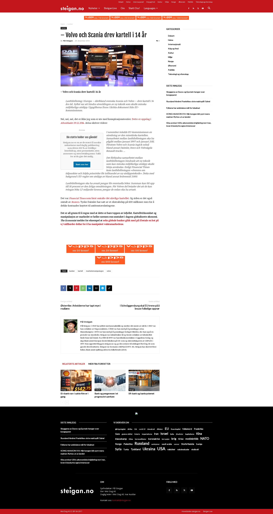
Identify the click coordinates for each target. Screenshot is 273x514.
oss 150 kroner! (101, 17)
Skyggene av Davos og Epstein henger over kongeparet (185, 93)
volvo (109, 271)
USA (161, 448)
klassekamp (121, 438)
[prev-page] (62, 402)
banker (72, 271)
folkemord (187, 429)
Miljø (167, 2)
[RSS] (193, 8)
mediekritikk (191, 438)
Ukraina (149, 448)
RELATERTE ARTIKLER (73, 364)
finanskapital (175, 429)
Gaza (117, 434)
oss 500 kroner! (153, 17)
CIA (135, 429)
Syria (118, 449)
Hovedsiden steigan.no (191, 511)
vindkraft (195, 449)
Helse (128, 2)
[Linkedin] (89, 288)
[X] (198, 8)
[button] (209, 8)
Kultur (160, 2)
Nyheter (93, 8)
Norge (173, 2)
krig (173, 438)
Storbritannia (187, 444)
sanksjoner (155, 444)
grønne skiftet (127, 434)
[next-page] (67, 402)
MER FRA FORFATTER (99, 364)
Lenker (63, 28)
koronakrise (154, 439)
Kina (199, 433)
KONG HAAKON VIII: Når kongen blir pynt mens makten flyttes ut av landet (188, 115)
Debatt (120, 2)
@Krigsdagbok (120, 429)
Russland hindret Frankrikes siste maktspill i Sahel (188, 101)
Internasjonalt (138, 2)
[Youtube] (203, 8)
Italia (172, 434)
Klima (131, 439)
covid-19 (142, 429)
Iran (156, 433)
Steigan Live (110, 8)
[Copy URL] (109, 288)
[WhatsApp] (83, 288)
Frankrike (198, 429)
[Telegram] (103, 288)
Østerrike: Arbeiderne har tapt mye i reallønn (81, 307)
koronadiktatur (140, 439)
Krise (180, 438)
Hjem (63, 24)
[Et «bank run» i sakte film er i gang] (76, 380)
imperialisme (147, 434)
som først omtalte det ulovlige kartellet (99, 198)
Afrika (130, 429)
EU (167, 428)
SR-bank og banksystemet (141, 393)
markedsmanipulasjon (95, 271)
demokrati (151, 429)
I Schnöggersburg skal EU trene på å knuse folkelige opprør (140, 307)
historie (137, 434)
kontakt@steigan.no (121, 500)
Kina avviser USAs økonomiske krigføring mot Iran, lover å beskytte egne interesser (188, 124)
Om (123, 8)
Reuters (75, 202)
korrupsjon (165, 439)
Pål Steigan (68, 41)
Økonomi (182, 2)
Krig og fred (150, 2)
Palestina (128, 444)
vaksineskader (183, 449)
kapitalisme (189, 434)
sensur (176, 444)
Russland (142, 443)
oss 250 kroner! (127, 17)
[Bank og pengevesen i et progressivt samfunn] (110, 380)
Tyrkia (126, 449)
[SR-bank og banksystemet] (144, 380)
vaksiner (171, 449)
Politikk (190, 2)
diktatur (160, 429)
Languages (149, 8)
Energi (63, 390)
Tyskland (136, 449)
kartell (80, 271)
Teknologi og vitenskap (204, 2)
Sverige (199, 444)
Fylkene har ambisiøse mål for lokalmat (183, 108)
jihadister (179, 434)
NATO (204, 438)
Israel (164, 433)
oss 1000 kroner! (180, 17)
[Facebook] (189, 8)
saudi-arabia (167, 444)
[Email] (96, 288)
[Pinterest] (76, 288)
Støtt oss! (134, 8)
